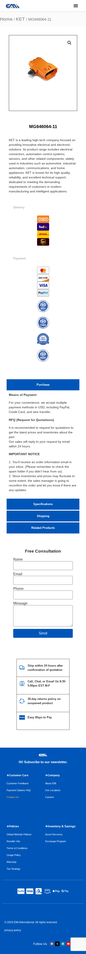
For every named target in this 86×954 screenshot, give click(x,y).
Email (17, 574)
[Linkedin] (63, 944)
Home (6, 19)
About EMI (50, 783)
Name (18, 559)
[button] (69, 43)
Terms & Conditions (17, 848)
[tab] (43, 384)
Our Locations (52, 790)
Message (20, 603)
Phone (18, 589)
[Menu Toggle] (75, 5)
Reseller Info (13, 841)
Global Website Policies (19, 834)
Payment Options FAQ (19, 790)
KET (20, 19)
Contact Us (13, 797)
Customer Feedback (18, 783)
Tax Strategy (13, 868)
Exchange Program (55, 841)
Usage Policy (14, 855)
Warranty (12, 862)
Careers (49, 797)
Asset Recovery (54, 834)
